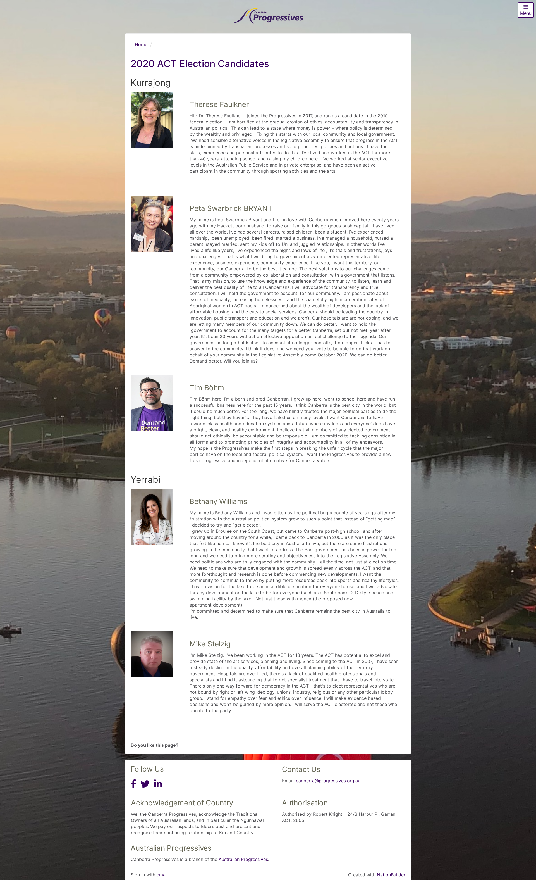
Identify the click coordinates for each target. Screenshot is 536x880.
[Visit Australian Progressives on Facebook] (133, 789)
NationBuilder (391, 874)
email (162, 874)
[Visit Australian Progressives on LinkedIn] (158, 789)
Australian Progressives (243, 859)
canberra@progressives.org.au (328, 780)
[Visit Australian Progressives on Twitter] (145, 789)
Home (141, 44)
